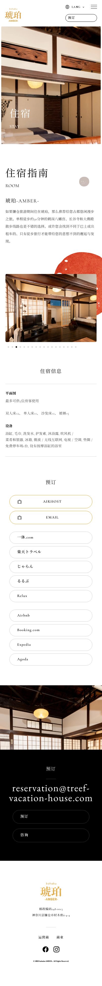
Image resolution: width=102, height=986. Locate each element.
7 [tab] (32, 347)
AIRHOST (52, 501)
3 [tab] (16, 347)
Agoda (22, 659)
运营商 (43, 937)
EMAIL (52, 517)
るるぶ (23, 581)
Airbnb (23, 615)
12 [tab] (52, 347)
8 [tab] (36, 347)
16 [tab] (68, 347)
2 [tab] (12, 347)
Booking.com (28, 630)
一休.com (25, 537)
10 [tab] (44, 347)
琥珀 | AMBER (13, 14)
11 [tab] (48, 347)
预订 (24, 816)
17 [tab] (72, 347)
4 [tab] (20, 347)
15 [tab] (64, 347)
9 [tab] (40, 347)
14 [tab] (60, 347)
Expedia (24, 644)
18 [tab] (75, 347)
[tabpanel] (51, 308)
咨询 (24, 835)
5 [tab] (24, 347)
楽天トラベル (29, 552)
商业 (60, 937)
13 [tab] (56, 347)
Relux (22, 596)
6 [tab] (28, 347)
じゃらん (25, 567)
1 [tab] (8, 347)
